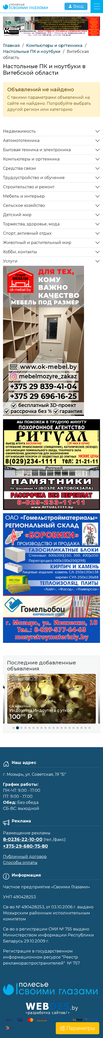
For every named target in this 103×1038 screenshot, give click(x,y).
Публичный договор (25, 856)
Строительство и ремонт (28, 187)
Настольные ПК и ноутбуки (31, 51)
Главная (11, 45)
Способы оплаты (20, 862)
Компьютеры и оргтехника (54, 45)
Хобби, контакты (20, 251)
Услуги (10, 261)
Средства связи (19, 168)
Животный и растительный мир (37, 242)
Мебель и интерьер (24, 196)
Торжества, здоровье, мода (31, 224)
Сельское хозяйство (24, 205)
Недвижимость (19, 131)
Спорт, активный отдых (27, 233)
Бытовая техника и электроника (37, 149)
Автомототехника (21, 140)
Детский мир (17, 214)
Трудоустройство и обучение (34, 177)
